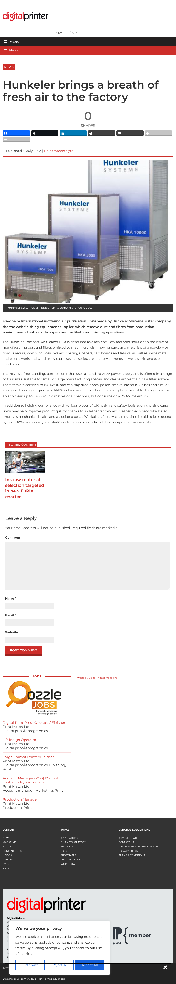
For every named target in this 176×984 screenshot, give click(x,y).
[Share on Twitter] (44, 133)
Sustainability (70, 859)
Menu (15, 42)
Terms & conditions (132, 855)
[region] (59, 948)
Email (10, 615)
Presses (66, 850)
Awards (8, 859)
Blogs (7, 846)
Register (75, 32)
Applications (69, 837)
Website (11, 632)
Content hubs (12, 850)
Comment (13, 537)
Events (7, 863)
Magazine (9, 842)
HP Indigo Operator (19, 740)
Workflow (68, 863)
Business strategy (73, 842)
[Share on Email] (130, 133)
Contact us (126, 842)
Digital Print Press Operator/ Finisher (34, 722)
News (6, 837)
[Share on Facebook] (16, 133)
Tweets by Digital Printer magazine (96, 677)
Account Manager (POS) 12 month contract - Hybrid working (32, 780)
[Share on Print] (101, 133)
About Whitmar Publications (138, 846)
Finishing (67, 846)
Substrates (68, 855)
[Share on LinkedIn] (73, 133)
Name (10, 598)
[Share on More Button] (158, 133)
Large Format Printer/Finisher (28, 757)
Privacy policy (128, 850)
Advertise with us (131, 837)
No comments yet (58, 151)
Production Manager (20, 799)
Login (59, 32)
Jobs (37, 676)
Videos (7, 855)
